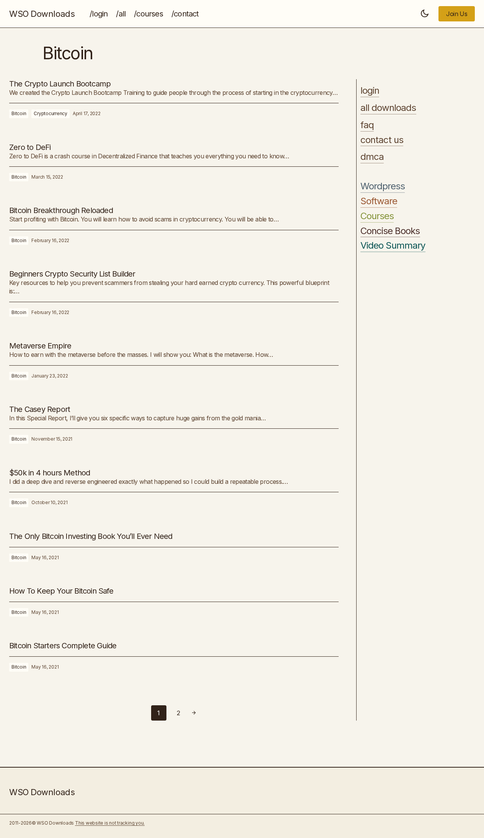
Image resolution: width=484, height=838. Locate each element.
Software (378, 201)
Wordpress (382, 186)
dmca (372, 156)
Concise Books (390, 230)
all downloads (388, 108)
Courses (377, 215)
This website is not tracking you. (110, 823)
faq (367, 124)
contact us (381, 139)
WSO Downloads (42, 14)
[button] (425, 14)
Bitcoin (18, 113)
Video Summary (392, 245)
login (369, 90)
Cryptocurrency (50, 113)
